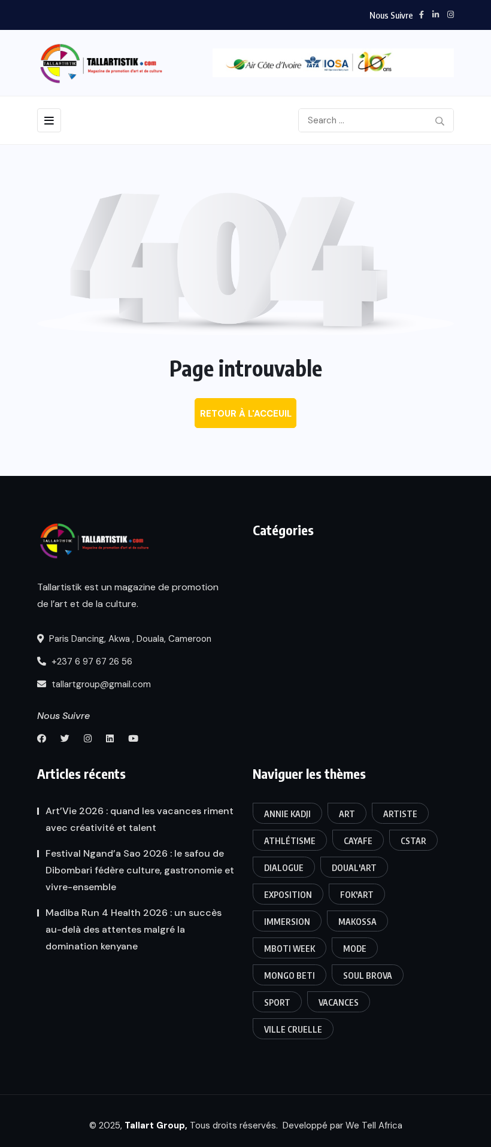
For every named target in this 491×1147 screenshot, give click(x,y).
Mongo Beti (289, 975)
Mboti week (289, 948)
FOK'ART (357, 895)
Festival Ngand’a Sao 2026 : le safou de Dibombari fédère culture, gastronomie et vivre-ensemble (140, 870)
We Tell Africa (373, 1125)
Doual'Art (354, 868)
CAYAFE (358, 841)
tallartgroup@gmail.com (100, 684)
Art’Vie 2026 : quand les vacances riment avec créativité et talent (140, 819)
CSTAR (413, 841)
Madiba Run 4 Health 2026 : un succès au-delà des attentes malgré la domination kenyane (134, 929)
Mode (354, 948)
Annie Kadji (287, 814)
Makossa (357, 922)
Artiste (400, 814)
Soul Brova (367, 975)
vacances (339, 1002)
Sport (277, 1002)
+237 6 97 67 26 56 (90, 661)
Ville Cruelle (293, 1029)
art (347, 814)
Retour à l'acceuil (246, 414)
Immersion (287, 922)
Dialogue (284, 868)
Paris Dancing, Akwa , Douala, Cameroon (129, 639)
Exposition (288, 895)
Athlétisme (290, 841)
